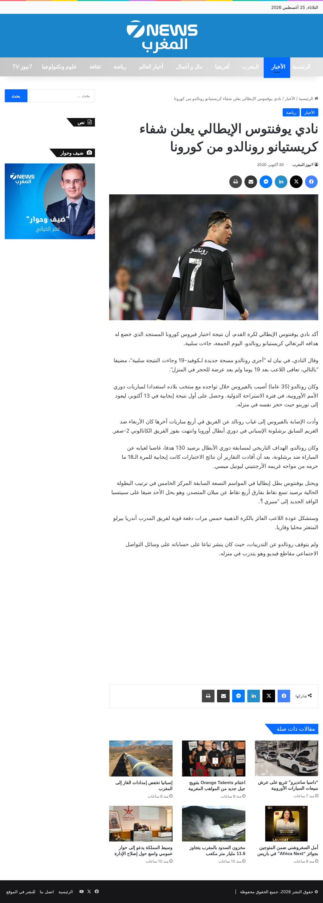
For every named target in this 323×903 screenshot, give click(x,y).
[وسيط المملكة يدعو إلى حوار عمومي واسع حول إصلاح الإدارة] (141, 823)
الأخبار (278, 67)
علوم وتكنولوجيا (59, 67)
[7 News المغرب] (161, 36)
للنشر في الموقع (20, 891)
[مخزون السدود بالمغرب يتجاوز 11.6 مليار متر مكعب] (213, 823)
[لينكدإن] (281, 181)
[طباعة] (235, 181)
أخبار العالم (151, 67)
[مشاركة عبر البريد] (250, 181)
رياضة (120, 67)
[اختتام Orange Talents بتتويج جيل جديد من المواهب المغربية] (213, 758)
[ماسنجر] (266, 181)
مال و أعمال (189, 67)
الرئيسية (301, 67)
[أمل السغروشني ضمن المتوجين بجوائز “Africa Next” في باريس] (286, 823)
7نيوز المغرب (303, 164)
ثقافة (95, 67)
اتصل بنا (47, 891)
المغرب (250, 67)
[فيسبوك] (311, 181)
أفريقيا (222, 67)
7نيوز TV (22, 67)
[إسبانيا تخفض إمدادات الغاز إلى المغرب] (141, 758)
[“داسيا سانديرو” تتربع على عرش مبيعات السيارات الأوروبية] (286, 758)
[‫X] (296, 181)
